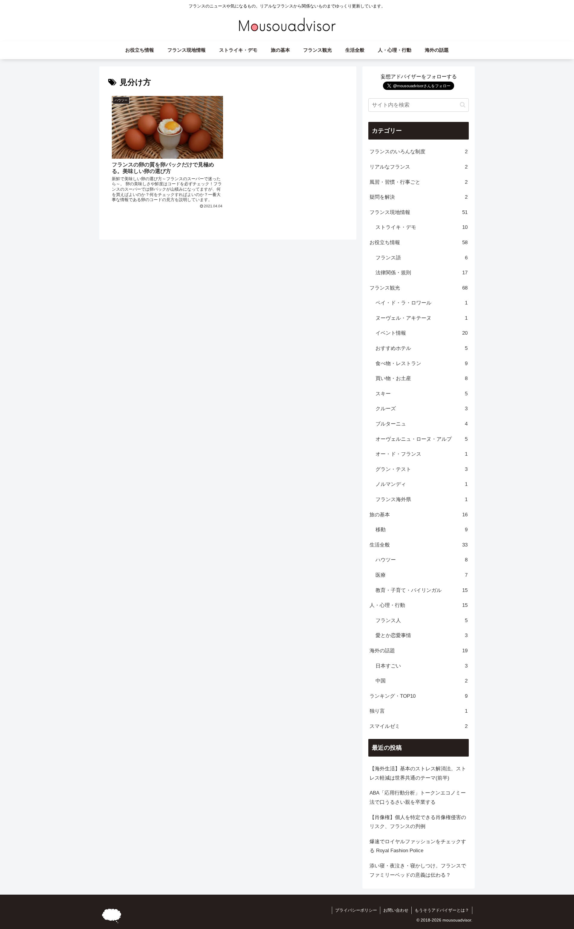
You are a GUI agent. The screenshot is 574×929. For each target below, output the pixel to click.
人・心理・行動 (419, 605)
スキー (421, 394)
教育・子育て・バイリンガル (421, 590)
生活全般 (419, 545)
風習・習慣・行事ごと (419, 182)
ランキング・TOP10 (419, 696)
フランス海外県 (421, 499)
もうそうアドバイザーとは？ (442, 910)
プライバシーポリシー (356, 910)
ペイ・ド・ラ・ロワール (421, 303)
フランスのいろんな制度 (419, 151)
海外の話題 (419, 650)
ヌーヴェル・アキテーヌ (421, 318)
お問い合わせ (395, 910)
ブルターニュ (421, 424)
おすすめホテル (421, 348)
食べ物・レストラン (421, 363)
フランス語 (421, 258)
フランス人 (421, 620)
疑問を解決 (419, 197)
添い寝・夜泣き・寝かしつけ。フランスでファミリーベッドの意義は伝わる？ (418, 870)
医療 (421, 575)
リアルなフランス (419, 167)
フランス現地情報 (419, 212)
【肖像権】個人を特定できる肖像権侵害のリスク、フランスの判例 (418, 822)
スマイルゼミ (419, 726)
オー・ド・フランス (421, 454)
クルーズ (421, 408)
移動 (421, 529)
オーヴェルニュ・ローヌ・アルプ (421, 439)
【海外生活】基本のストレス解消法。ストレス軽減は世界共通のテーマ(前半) (418, 773)
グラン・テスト (421, 469)
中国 (421, 681)
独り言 (419, 711)
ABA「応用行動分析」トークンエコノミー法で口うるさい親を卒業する (418, 797)
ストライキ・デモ (421, 227)
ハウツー (421, 560)
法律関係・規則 (421, 273)
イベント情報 (421, 333)
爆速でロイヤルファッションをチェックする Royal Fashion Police (418, 846)
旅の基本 (419, 515)
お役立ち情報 (419, 242)
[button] (462, 104)
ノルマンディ (421, 484)
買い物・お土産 (421, 378)
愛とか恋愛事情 (421, 635)
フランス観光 (419, 288)
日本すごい (421, 666)
